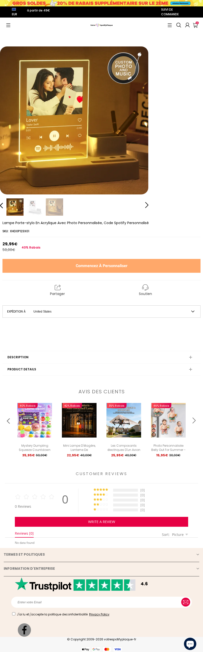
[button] (8, 25)
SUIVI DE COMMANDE (170, 11)
